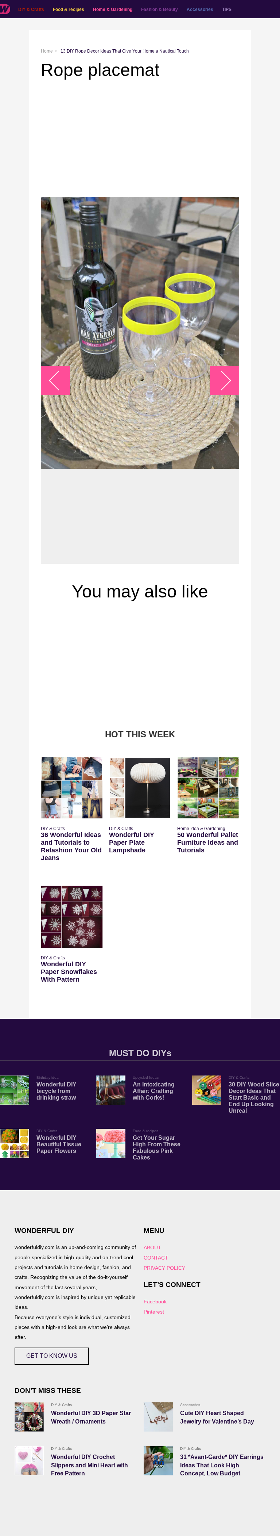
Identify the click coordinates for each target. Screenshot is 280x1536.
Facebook (155, 1301)
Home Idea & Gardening (201, 828)
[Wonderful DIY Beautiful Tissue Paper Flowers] (14, 1143)
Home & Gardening (112, 9)
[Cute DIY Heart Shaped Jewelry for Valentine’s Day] (158, 1417)
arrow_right (221, 380)
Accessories (200, 9)
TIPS (227, 9)
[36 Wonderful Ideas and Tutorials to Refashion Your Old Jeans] (72, 788)
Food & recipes (68, 9)
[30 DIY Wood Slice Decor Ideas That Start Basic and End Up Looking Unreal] (206, 1090)
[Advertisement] (140, 138)
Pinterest (154, 1312)
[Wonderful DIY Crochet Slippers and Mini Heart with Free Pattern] (29, 1460)
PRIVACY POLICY (164, 1268)
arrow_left (59, 380)
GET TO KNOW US (51, 1356)
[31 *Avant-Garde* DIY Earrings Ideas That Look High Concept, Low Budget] (158, 1460)
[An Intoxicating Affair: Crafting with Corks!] (110, 1090)
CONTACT (156, 1258)
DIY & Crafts (31, 9)
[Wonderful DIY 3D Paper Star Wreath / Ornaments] (29, 1417)
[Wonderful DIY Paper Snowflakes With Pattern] (72, 917)
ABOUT (152, 1247)
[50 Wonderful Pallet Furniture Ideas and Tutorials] (208, 788)
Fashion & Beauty (159, 9)
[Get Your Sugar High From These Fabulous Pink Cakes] (110, 1143)
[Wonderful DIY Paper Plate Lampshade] (140, 788)
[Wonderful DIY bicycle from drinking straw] (14, 1090)
